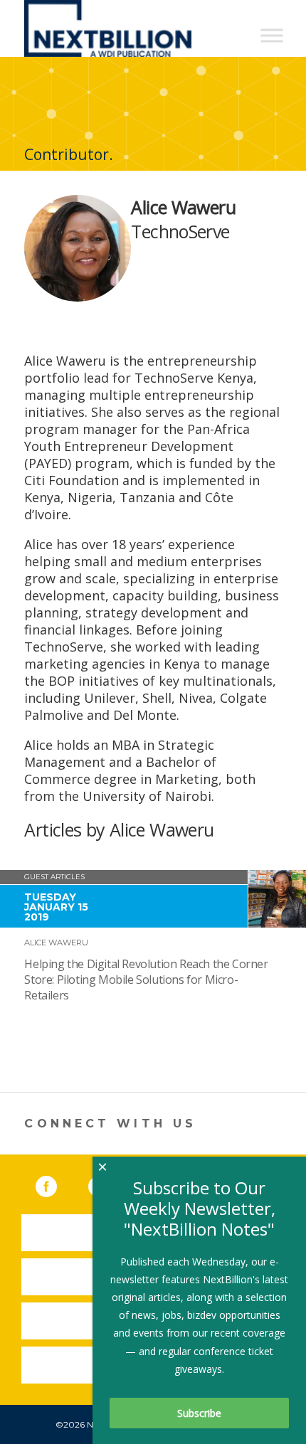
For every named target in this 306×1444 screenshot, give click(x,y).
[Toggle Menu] (271, 35)
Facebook (56, 1183)
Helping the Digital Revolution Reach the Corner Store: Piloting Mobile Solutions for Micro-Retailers (146, 979)
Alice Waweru (56, 942)
